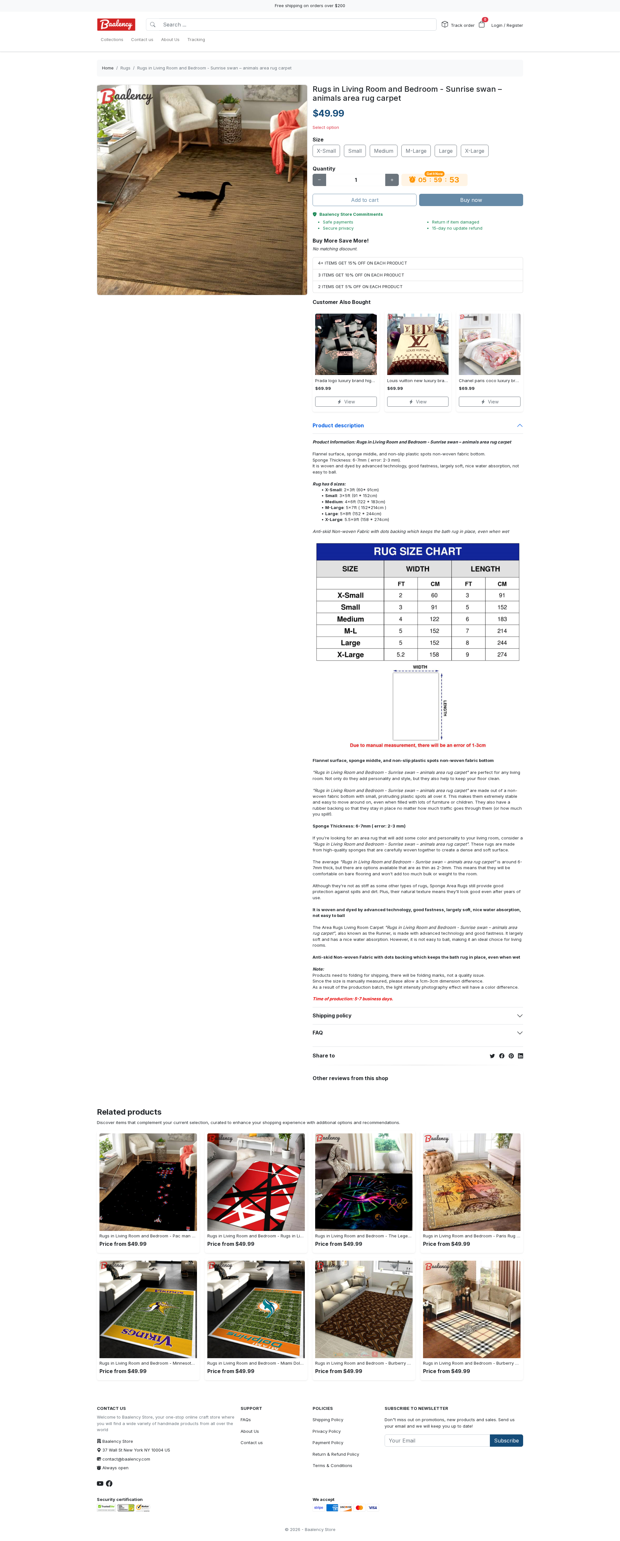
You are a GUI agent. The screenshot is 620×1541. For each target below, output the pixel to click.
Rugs (125, 67)
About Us (250, 1431)
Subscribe (506, 1440)
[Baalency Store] (116, 24)
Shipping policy (332, 1015)
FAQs (246, 1419)
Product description (338, 425)
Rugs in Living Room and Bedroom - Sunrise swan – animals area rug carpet (214, 67)
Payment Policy (328, 1442)
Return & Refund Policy (336, 1454)
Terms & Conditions (332, 1465)
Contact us (252, 1442)
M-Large (416, 151)
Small (355, 151)
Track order (463, 25)
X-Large (474, 151)
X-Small (326, 151)
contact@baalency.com (126, 1459)
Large (446, 151)
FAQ (318, 1032)
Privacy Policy (327, 1431)
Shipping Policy (328, 1419)
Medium (383, 151)
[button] (482, 24)
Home (108, 67)
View (349, 401)
